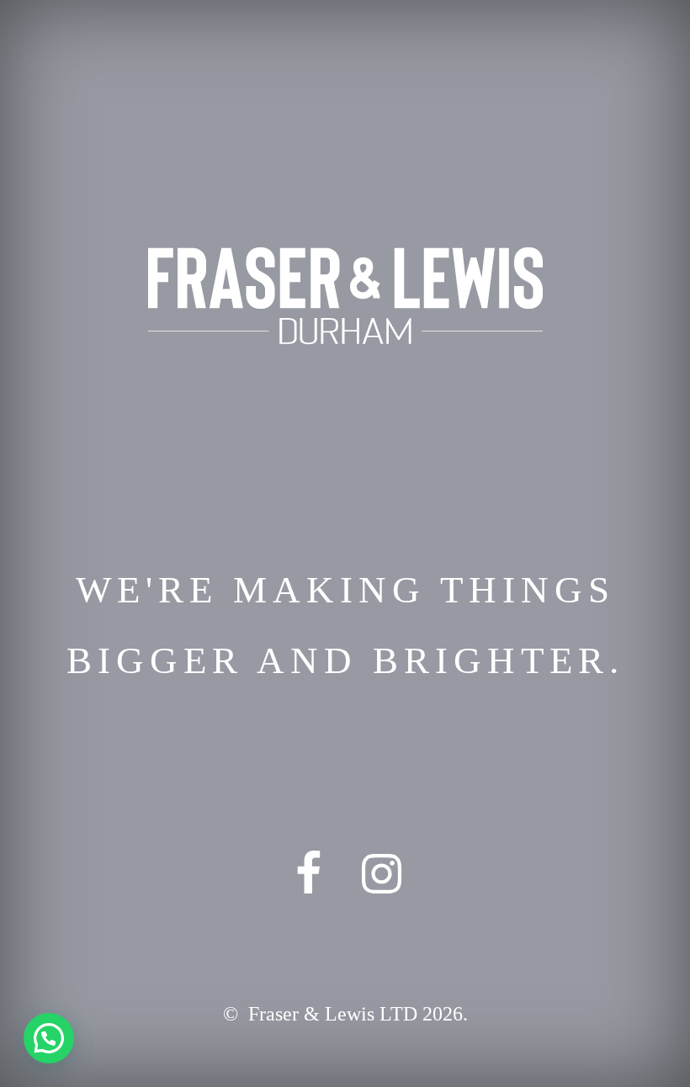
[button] (49, 1038)
